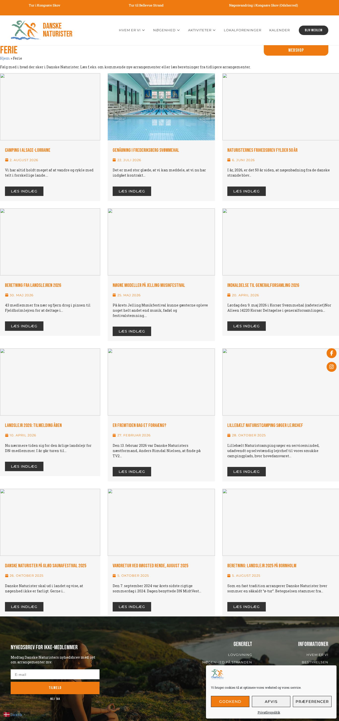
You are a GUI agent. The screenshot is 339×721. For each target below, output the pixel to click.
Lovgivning (240, 655)
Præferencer (312, 701)
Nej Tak (55, 699)
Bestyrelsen (315, 662)
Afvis (271, 701)
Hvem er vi (317, 655)
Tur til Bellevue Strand (135, 5)
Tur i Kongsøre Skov (33, 5)
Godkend (230, 701)
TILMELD (55, 687)
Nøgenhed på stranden (227, 662)
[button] (296, 50)
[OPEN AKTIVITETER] (214, 30)
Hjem (5, 58)
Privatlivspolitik (269, 712)
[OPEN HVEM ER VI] (143, 30)
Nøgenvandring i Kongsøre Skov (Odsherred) (252, 5)
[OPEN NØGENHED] (178, 30)
